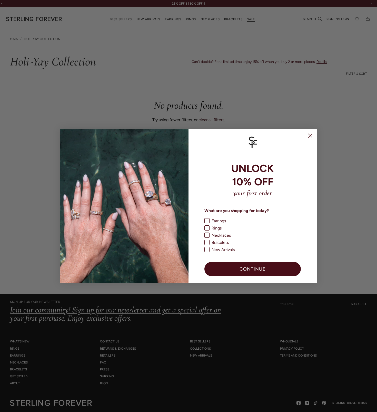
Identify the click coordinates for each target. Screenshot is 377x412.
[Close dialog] (310, 135)
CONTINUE (253, 269)
